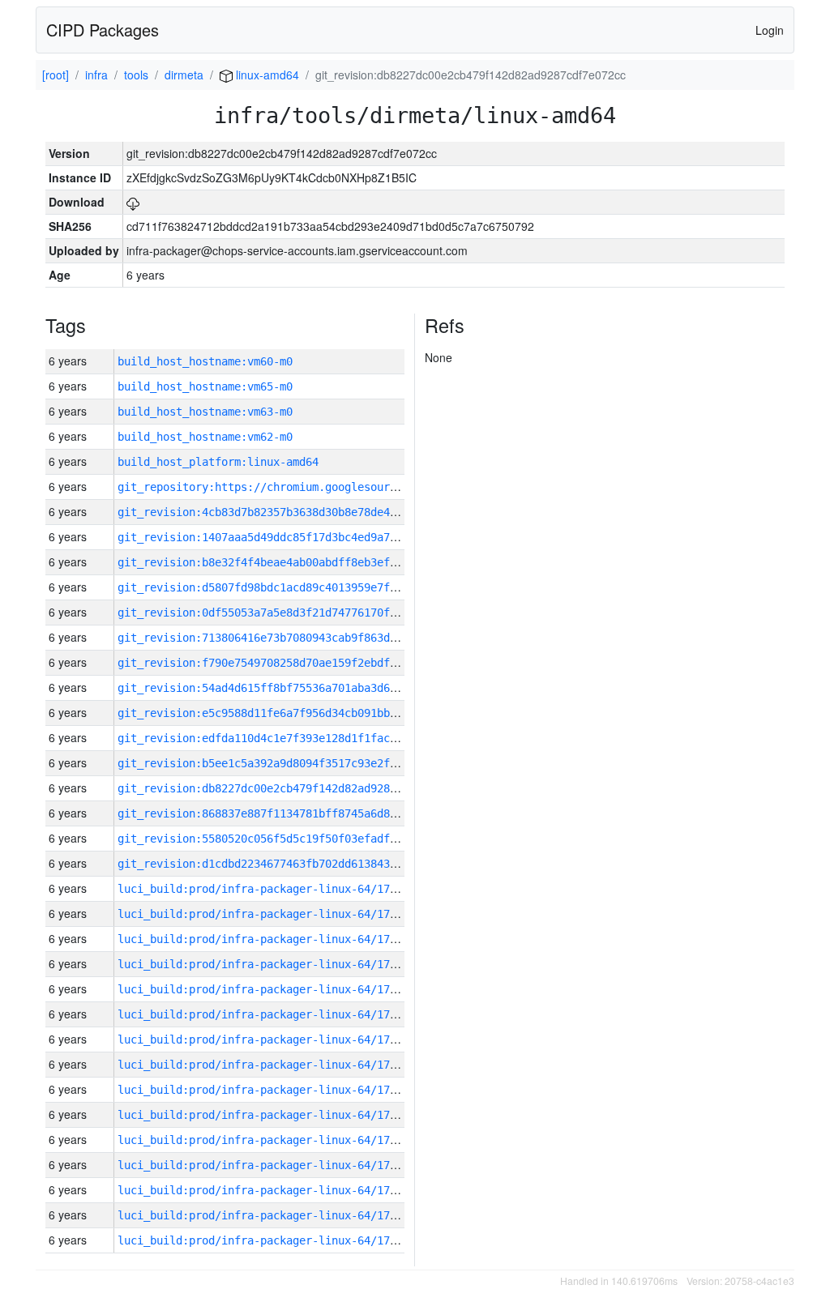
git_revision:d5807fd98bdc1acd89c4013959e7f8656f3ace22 (289, 587)
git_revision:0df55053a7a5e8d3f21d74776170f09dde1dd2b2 (289, 612)
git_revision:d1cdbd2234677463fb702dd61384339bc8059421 (289, 863)
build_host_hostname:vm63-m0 (205, 411)
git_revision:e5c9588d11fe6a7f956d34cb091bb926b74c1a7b (289, 712)
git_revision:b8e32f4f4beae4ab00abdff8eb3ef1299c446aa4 (289, 562)
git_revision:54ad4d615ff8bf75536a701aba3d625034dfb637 (289, 687)
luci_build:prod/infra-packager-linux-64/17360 (263, 1014)
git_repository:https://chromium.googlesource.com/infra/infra (312, 486)
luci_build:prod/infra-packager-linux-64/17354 (263, 1165)
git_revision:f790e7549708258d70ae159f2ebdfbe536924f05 (289, 662)
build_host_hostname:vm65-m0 (205, 386)
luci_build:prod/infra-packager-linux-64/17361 (263, 989)
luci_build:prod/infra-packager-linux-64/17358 (263, 1064)
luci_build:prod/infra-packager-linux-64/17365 (263, 888)
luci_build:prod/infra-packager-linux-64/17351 (263, 1240)
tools (136, 74)
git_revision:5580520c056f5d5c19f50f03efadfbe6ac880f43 (289, 838)
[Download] (132, 202)
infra (96, 74)
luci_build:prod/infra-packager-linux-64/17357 (263, 1089)
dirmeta (184, 74)
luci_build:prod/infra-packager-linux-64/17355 (263, 1139)
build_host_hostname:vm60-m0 (205, 361)
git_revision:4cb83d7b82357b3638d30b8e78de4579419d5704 (289, 512)
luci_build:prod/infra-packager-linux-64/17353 (263, 1190)
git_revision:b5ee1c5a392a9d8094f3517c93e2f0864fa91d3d (289, 763)
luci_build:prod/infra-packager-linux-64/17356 (263, 1114)
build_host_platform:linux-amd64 (218, 461)
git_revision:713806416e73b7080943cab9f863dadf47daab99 (289, 637)
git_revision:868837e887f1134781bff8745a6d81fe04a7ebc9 (289, 813)
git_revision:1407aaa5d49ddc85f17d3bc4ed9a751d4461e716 (289, 537)
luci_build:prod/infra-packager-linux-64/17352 (263, 1215)
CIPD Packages (102, 29)
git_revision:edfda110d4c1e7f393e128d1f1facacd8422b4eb (289, 738)
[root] (55, 74)
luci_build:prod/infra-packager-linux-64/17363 (263, 939)
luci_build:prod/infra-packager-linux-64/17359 (263, 1039)
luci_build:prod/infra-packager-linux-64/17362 (263, 964)
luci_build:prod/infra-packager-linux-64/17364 (263, 913)
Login (769, 30)
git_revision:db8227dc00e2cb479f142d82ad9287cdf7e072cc (289, 788)
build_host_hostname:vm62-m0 (205, 436)
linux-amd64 (266, 74)
